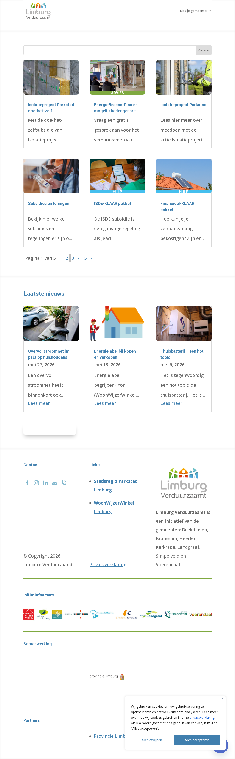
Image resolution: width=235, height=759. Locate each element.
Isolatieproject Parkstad (183, 104)
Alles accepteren (197, 740)
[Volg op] (27, 481)
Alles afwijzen (152, 740)
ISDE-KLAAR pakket (112, 203)
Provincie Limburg (113, 736)
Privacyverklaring (108, 565)
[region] (175, 723)
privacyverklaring (202, 717)
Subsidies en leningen (48, 203)
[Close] (223, 698)
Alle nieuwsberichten (49, 429)
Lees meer (39, 403)
